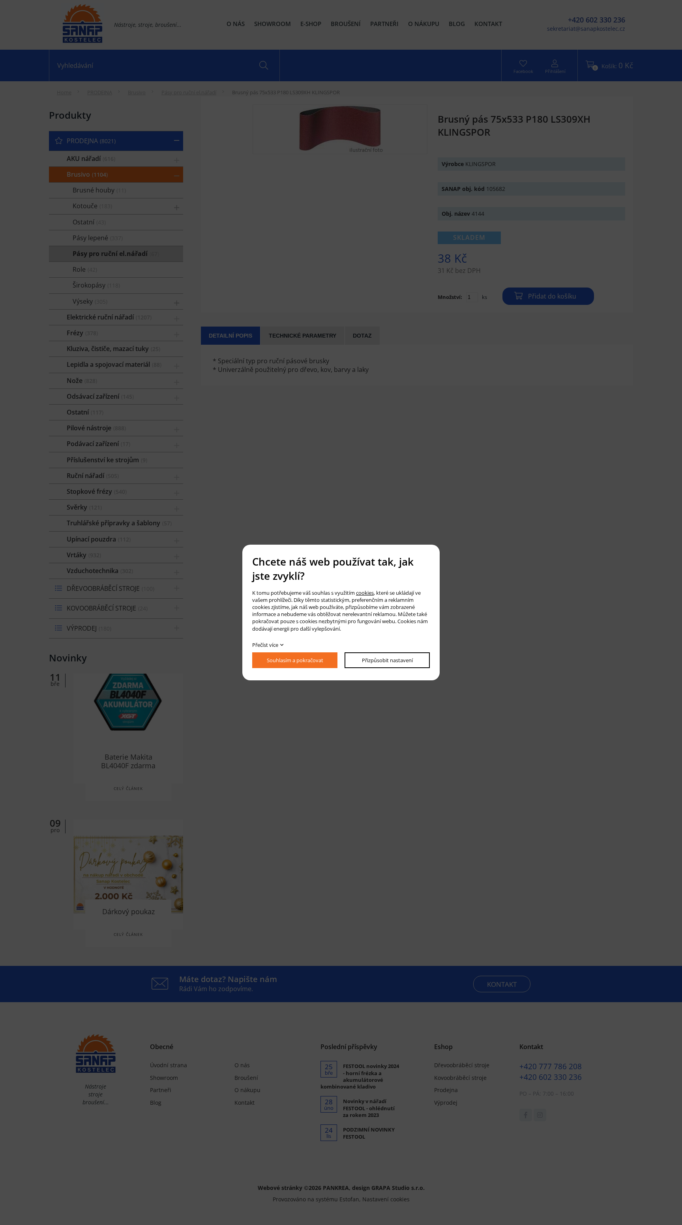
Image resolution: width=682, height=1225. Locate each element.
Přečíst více (265, 644)
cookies (365, 592)
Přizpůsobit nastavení (387, 660)
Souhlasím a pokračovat (295, 660)
